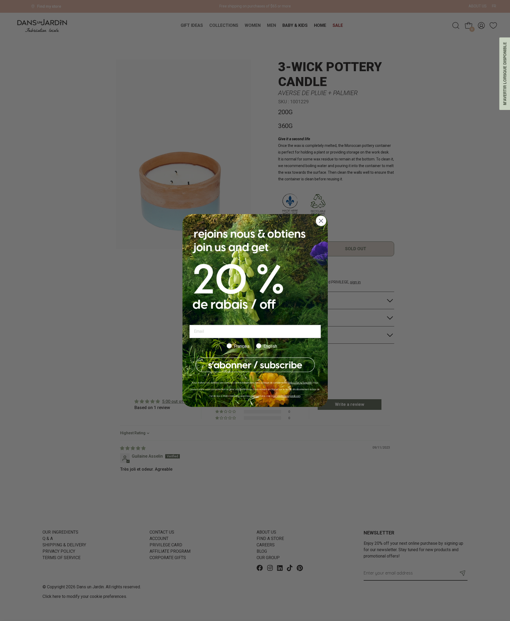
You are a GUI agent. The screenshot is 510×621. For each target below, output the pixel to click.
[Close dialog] (321, 221)
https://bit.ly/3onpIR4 (299, 382)
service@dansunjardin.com (286, 395)
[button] (255, 365)
